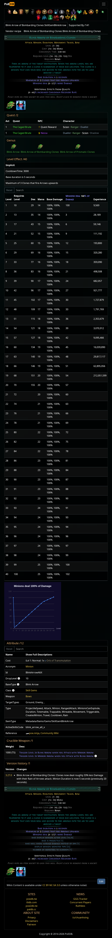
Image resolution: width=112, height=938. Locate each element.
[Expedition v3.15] (33, 12)
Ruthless (80, 905)
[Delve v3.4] (85, 12)
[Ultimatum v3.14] (38, 12)
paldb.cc (31, 909)
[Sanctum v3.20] (21, 12)
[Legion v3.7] (73, 12)
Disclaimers (31, 921)
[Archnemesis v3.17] (27, 12)
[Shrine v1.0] (68, 17)
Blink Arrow (13, 151)
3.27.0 (9, 775)
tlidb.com (31, 902)
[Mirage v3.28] (9, 12)
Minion (37, 42)
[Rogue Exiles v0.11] (73, 17)
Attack (28, 42)
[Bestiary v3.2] (97, 12)
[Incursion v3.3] (91, 12)
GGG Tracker (80, 898)
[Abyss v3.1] (103, 12)
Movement (59, 42)
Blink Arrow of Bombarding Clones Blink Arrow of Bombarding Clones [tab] (62, 31)
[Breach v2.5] (38, 17)
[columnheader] (8, 121)
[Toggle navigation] (104, 4)
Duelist (84, 127)
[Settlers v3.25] (15, 12)
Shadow (94, 133)
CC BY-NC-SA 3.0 (51, 885)
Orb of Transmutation (59, 660)
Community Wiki (50, 733)
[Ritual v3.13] (44, 12)
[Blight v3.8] (68, 12)
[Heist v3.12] (50, 12)
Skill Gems (31, 690)
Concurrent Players (80, 902)
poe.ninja (34, 733)
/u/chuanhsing (80, 917)
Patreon (31, 924)
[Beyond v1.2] (56, 17)
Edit (101, 881)
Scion (66, 127)
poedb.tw (31, 898)
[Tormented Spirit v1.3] (50, 17)
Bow (77, 42)
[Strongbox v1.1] (62, 17)
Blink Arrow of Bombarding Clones (40, 151)
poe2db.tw (31, 905)
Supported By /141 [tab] (79, 25)
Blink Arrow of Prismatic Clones (77, 151)
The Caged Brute (22, 127)
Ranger (75, 127)
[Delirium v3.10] (62, 12)
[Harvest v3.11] (56, 12)
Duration (48, 42)
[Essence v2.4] (44, 17)
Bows (57, 59)
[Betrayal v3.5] (79, 12)
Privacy (32, 917)
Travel (70, 42)
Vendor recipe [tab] (13, 31)
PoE (9, 4)
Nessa (44, 133)
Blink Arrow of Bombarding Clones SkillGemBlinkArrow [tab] (36, 25)
